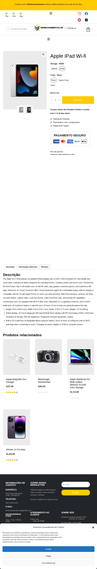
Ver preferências (48, 563)
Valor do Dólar (38, 521)
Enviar (75, 492)
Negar (48, 556)
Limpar (52, 85)
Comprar (78, 100)
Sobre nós (34, 519)
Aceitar (48, 549)
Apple (60, 154)
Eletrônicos (67, 154)
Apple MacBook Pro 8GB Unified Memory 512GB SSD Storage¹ (80, 383)
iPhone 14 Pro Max (15, 449)
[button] (93, 527)
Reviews (44, 267)
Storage (57, 64)
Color (56, 75)
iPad (72, 154)
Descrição (10, 267)
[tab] (10, 267)
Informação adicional (28, 267)
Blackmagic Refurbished (44, 380)
